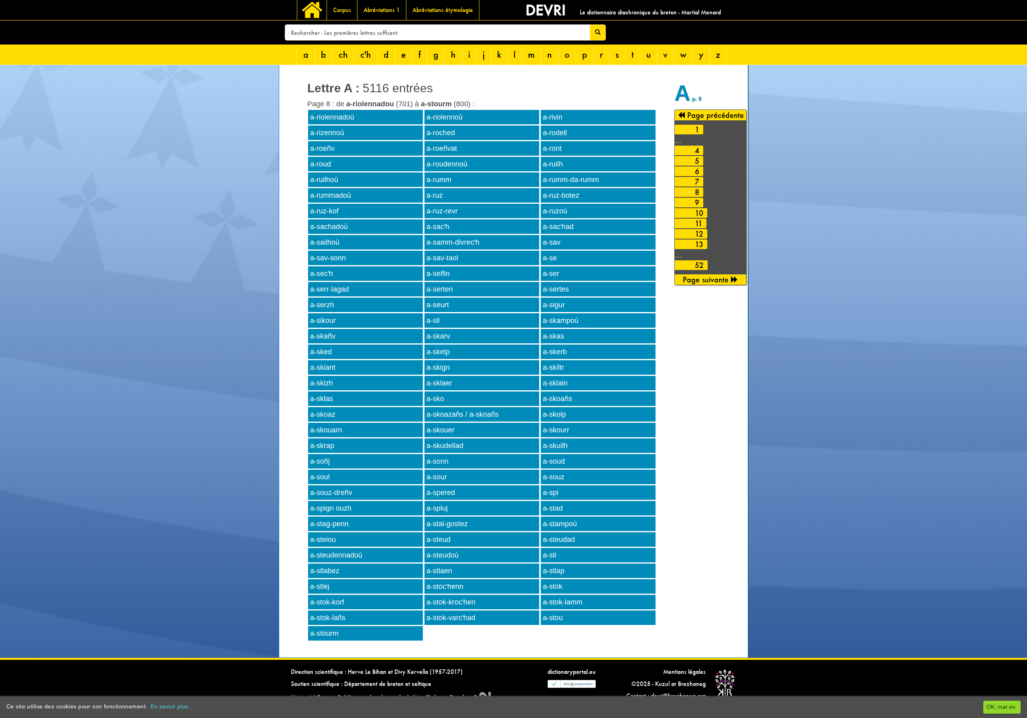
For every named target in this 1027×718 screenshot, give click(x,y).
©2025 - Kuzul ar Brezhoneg (668, 684)
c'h (365, 54)
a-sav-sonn (328, 258)
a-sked (321, 352)
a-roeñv (322, 148)
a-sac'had (558, 227)
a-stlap (553, 571)
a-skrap (322, 446)
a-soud (554, 461)
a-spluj (437, 508)
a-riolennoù (444, 117)
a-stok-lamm (563, 602)
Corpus (342, 10)
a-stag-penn (329, 524)
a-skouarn (326, 430)
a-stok (552, 586)
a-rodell (555, 133)
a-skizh (321, 383)
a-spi (550, 493)
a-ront (552, 148)
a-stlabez (324, 571)
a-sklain (555, 383)
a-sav (551, 242)
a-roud (320, 164)
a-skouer (440, 430)
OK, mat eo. (1001, 707)
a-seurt (437, 305)
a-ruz (434, 195)
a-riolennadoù (332, 117)
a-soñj (320, 461)
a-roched (440, 133)
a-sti (549, 555)
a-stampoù (560, 524)
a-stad (553, 508)
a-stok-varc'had (450, 618)
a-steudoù (442, 555)
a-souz (553, 477)
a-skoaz (322, 414)
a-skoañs (557, 399)
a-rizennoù (327, 133)
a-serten (439, 289)
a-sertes (556, 289)
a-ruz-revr (442, 211)
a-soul (320, 477)
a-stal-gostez (447, 524)
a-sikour (323, 320)
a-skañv (322, 336)
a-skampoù (560, 320)
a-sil (433, 320)
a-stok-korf (327, 602)
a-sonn (437, 461)
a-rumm (438, 180)
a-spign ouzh (330, 508)
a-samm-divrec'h (452, 242)
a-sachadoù (329, 227)
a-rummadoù (330, 195)
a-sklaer (439, 383)
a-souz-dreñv (331, 493)
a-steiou (323, 539)
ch (343, 54)
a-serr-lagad (329, 289)
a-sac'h (437, 227)
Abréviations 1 (381, 10)
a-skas (553, 336)
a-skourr (556, 430)
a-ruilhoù (324, 180)
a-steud (438, 539)
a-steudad (559, 539)
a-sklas (321, 399)
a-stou (553, 618)
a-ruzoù (555, 211)
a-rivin (552, 117)
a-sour (436, 477)
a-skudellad (444, 446)
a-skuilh (555, 446)
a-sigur (554, 305)
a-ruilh (553, 164)
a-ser (551, 274)
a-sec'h (321, 274)
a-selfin (438, 274)
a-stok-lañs (327, 618)
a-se (550, 258)
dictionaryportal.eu (572, 671)
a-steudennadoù (336, 555)
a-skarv (438, 336)
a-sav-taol (442, 258)
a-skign (438, 367)
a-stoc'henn (444, 586)
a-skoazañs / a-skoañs (462, 414)
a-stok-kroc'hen (450, 602)
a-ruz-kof (324, 211)
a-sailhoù (324, 242)
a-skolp (554, 414)
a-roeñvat (441, 148)
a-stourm (324, 633)
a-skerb (555, 352)
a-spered (440, 493)
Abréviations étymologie (442, 10)
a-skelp (438, 352)
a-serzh (322, 305)
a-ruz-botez (561, 195)
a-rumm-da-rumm (571, 180)
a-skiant (322, 367)
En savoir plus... (172, 706)
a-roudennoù (446, 164)
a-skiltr (553, 367)
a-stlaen (439, 571)
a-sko (435, 399)
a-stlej (319, 586)
